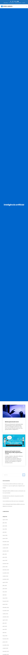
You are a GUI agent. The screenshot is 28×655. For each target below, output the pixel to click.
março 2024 (5, 598)
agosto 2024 (5, 582)
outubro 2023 (5, 613)
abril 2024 (4, 595)
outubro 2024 (5, 576)
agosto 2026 (5, 519)
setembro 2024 (6, 579)
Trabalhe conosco (18, 2)
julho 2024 (5, 585)
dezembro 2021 (6, 651)
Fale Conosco (11, 2)
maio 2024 (5, 592)
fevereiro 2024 (5, 601)
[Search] (23, 475)
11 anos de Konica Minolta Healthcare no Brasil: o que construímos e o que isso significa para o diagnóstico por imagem (14, 486)
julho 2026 (5, 523)
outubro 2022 (5, 648)
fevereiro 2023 (5, 639)
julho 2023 (5, 623)
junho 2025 (5, 557)
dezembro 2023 (6, 607)
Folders (23, 2)
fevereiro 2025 (5, 563)
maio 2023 (5, 629)
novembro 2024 (6, 573)
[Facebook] (12, 1)
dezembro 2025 (6, 541)
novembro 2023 (6, 610)
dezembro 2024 (6, 570)
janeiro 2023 (5, 642)
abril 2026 (4, 532)
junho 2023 (5, 626)
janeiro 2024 (5, 604)
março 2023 (5, 635)
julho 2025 (5, 554)
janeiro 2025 (5, 566)
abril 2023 (4, 632)
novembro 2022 (6, 645)
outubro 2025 (5, 548)
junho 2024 (5, 588)
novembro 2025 (6, 544)
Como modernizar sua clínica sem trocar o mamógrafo (13, 501)
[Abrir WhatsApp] (25, 652)
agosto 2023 (5, 620)
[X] (10, 1)
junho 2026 (5, 526)
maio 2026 (5, 529)
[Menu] (26, 6)
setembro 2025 (6, 551)
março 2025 (5, 560)
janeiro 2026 (5, 538)
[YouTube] (17, 1)
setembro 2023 (6, 617)
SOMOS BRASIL (6, 2)
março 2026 (5, 535)
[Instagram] (14, 1)
